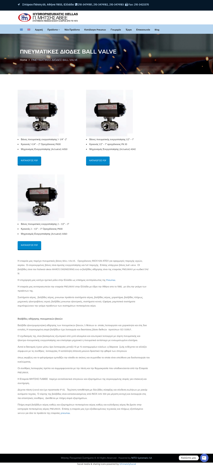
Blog (157, 30)
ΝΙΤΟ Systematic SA (141, 458)
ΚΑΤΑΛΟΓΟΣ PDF (29, 160)
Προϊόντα (52, 30)
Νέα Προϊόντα (72, 30)
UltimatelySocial (127, 464)
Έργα (129, 30)
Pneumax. (111, 280)
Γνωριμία (116, 30)
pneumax (65, 413)
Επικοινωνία (143, 30)
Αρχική (39, 30)
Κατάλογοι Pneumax (95, 30)
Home (23, 60)
